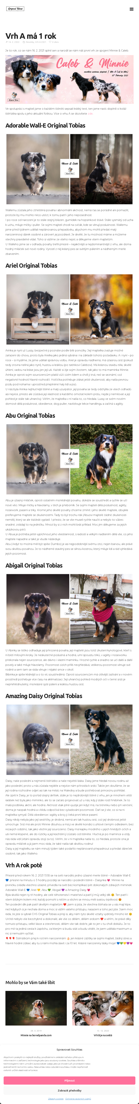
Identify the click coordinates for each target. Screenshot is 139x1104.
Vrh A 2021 (40, 42)
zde (90, 113)
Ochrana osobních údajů (78, 1098)
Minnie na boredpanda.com (36, 1035)
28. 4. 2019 (36, 1031)
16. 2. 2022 (14, 42)
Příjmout (69, 1080)
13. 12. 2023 (103, 1031)
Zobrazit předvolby (69, 1090)
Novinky (30, 42)
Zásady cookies (56, 1098)
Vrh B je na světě (103, 1035)
